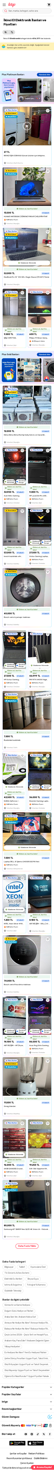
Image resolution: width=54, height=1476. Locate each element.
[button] (4, 5)
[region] (28, 90)
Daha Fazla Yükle (27, 1246)
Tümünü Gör (44, 75)
